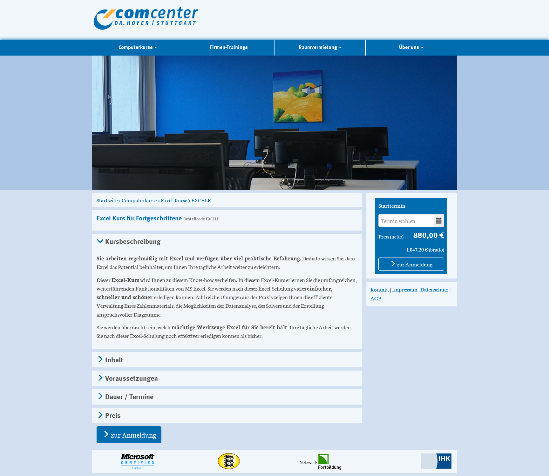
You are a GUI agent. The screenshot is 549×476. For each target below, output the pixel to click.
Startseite (107, 200)
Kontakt (379, 289)
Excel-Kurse (174, 200)
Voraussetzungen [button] (131, 378)
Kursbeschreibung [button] (132, 241)
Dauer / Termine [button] (128, 397)
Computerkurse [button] (136, 47)
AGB (375, 298)
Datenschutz (434, 289)
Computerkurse (139, 200)
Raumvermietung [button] (318, 47)
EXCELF (201, 200)
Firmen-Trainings (229, 47)
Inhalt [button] (113, 360)
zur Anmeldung (133, 434)
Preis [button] (112, 415)
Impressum (404, 289)
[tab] (227, 241)
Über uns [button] (409, 47)
